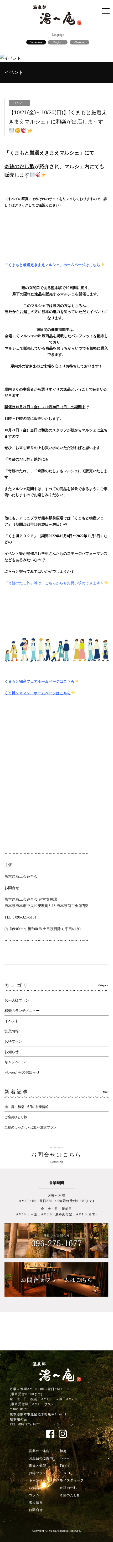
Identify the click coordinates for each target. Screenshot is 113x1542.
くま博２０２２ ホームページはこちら (37, 693)
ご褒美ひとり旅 (15, 1117)
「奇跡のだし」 (47, 471)
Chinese (79, 42)
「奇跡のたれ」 (17, 471)
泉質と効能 (37, 1466)
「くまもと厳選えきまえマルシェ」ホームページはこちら (52, 265)
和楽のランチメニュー (21, 1011)
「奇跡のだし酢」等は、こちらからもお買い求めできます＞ (54, 583)
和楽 (63, 1451)
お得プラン (13, 1041)
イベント (11, 1021)
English (57, 42)
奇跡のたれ (68, 1488)
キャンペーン (14, 1062)
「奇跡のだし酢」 (19, 459)
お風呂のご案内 (41, 1458)
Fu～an (65, 1458)
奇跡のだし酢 (70, 1495)
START (65, 1473)
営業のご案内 (39, 1451)
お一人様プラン (16, 1000)
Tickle (64, 1466)
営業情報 (11, 1031)
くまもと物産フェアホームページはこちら (39, 681)
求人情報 (36, 1502)
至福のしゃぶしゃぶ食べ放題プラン (30, 1127)
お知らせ (11, 1052)
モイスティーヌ (72, 1480)
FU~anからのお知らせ (21, 1072)
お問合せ (36, 1510)
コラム (34, 1495)
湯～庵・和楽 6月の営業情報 (26, 1107)
